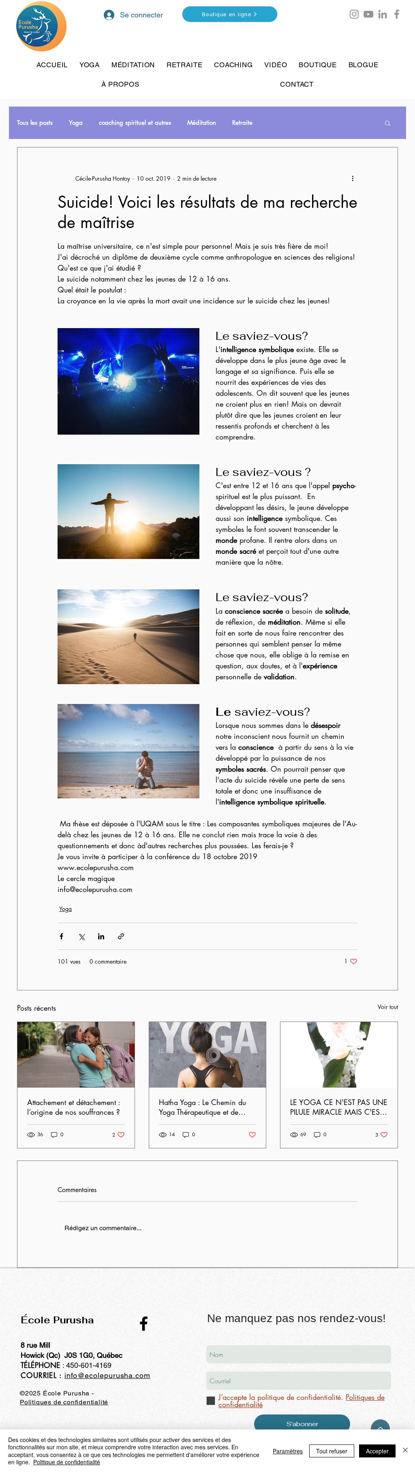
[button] (378, 17)
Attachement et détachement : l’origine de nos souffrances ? (73, 1107)
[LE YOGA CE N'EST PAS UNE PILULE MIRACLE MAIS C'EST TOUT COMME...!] (339, 1055)
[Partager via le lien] (121, 936)
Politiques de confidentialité (64, 1402)
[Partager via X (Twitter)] (81, 936)
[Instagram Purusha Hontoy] (354, 14)
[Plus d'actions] (352, 178)
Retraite (242, 122)
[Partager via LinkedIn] (101, 936)
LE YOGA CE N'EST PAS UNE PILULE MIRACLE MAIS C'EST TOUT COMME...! (338, 1107)
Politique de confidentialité (66, 1462)
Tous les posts (35, 122)
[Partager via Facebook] (61, 936)
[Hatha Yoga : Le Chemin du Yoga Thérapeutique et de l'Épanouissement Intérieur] (207, 1055)
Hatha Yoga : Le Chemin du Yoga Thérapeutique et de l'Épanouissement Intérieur (202, 1107)
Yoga (76, 122)
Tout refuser (331, 1451)
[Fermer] (405, 1451)
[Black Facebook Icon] (143, 1323)
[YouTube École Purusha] (368, 14)
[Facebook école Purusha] (397, 14)
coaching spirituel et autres (135, 122)
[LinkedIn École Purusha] (382, 14)
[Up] (380, 1428)
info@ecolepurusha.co (104, 1375)
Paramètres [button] (288, 1451)
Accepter (377, 1451)
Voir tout (388, 1007)
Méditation (201, 122)
